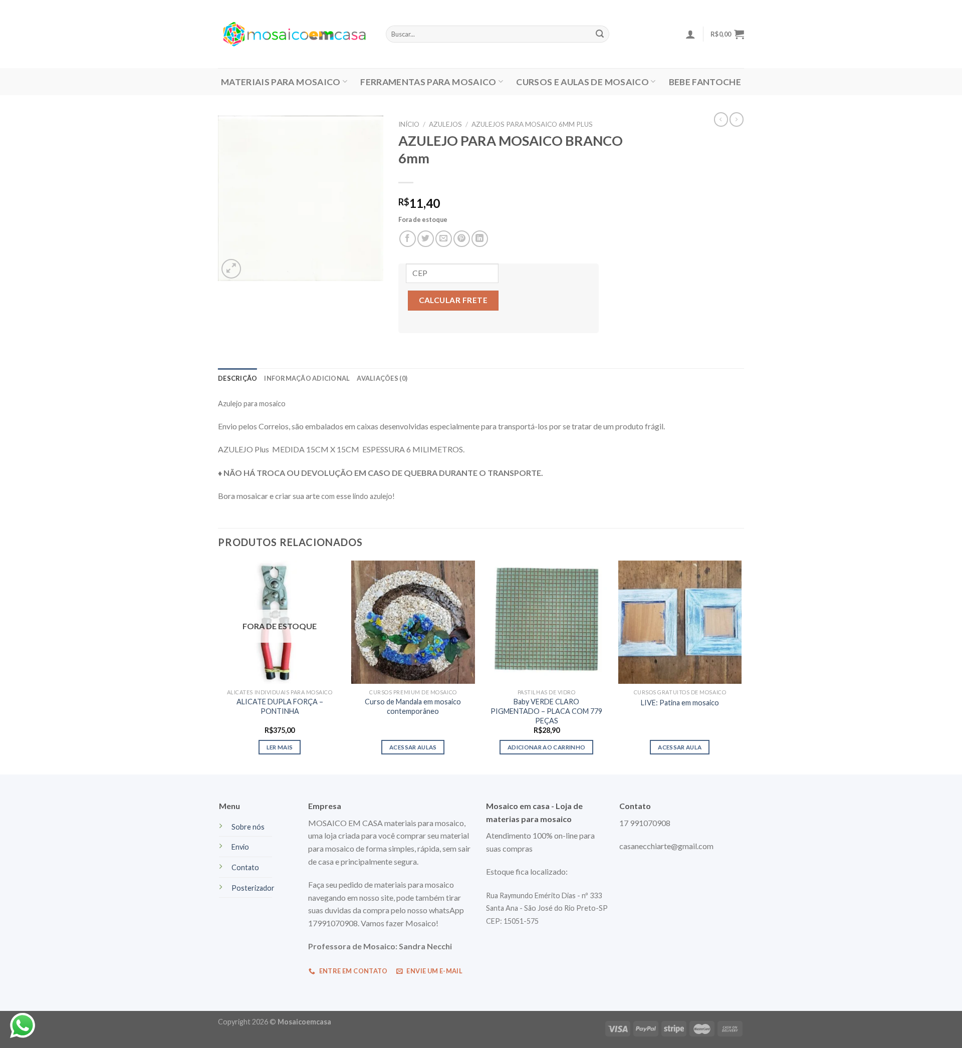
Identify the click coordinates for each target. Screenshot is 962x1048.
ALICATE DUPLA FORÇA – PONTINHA (279, 706)
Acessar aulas (413, 747)
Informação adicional (307, 378)
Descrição (237, 378)
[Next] (741, 667)
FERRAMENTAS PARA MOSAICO (428, 82)
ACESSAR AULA (679, 747)
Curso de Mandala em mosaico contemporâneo (413, 706)
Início (408, 124)
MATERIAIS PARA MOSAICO (281, 82)
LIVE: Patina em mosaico (680, 702)
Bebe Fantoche (705, 82)
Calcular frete (453, 300)
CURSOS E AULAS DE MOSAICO (582, 82)
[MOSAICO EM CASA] (294, 34)
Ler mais (280, 747)
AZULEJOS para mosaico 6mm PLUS (532, 124)
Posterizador (253, 888)
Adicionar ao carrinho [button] (546, 747)
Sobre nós (248, 827)
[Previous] (218, 667)
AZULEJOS (445, 124)
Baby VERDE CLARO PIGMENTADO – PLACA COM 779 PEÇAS (546, 710)
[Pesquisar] (599, 34)
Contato (245, 867)
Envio (240, 847)
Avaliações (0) (382, 378)
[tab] (237, 378)
